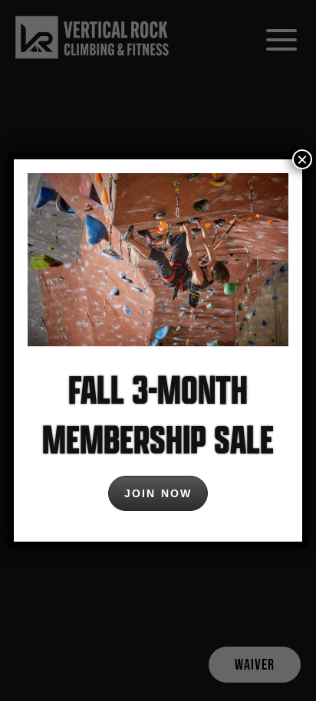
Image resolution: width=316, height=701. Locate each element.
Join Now (158, 493)
